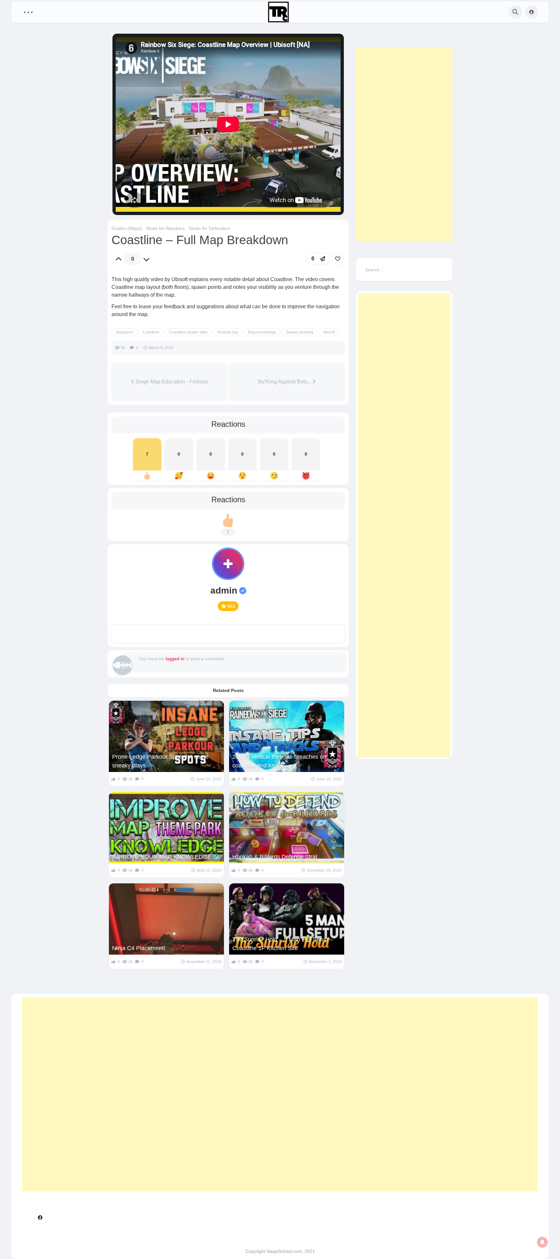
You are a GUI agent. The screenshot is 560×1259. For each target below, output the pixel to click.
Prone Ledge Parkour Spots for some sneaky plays (160, 761)
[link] (338, 259)
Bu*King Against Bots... (285, 381)
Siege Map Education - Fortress (171, 381)
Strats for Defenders (209, 228)
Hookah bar (227, 332)
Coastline (151, 332)
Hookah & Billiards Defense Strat (274, 857)
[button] (317, 259)
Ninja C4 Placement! (138, 948)
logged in (175, 658)
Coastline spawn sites (188, 332)
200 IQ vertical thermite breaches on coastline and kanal (279, 761)
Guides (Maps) (126, 228)
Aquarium (124, 332)
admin (223, 590)
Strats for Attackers (165, 228)
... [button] (28, 11)
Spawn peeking (299, 332)
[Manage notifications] (542, 1242)
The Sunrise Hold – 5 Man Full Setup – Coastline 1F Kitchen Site (282, 943)
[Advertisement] (404, 144)
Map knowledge (262, 332)
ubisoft (329, 332)
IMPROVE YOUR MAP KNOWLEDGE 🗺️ (166, 857)
